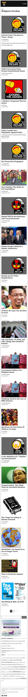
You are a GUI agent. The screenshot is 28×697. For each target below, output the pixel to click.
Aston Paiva (5, 521)
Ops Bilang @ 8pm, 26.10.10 (12, 602)
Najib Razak (9, 674)
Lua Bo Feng (5, 489)
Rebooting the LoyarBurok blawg (18, 641)
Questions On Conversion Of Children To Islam (12, 428)
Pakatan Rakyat (16, 674)
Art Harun (5, 280)
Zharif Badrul (6, 163)
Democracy (4, 664)
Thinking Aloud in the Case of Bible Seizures (13, 400)
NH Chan (5, 105)
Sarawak (22, 676)
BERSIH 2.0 (14, 662)
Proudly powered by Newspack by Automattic (9, 691)
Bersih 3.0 (18, 662)
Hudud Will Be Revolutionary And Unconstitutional (13, 217)
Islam (2, 672)
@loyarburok (13, 657)
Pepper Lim (5, 191)
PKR (24, 674)
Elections (10, 667)
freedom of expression (7, 669)
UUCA (2, 680)
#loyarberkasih (3, 657)
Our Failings (7, 646)
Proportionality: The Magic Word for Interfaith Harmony (13, 486)
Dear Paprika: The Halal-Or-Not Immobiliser (12, 188)
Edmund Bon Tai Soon (14, 664)
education (23, 664)
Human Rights (20, 669)
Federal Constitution (20, 667)
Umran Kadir (5, 250)
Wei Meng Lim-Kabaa (7, 73)
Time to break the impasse (12, 574)
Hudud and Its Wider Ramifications (9, 277)
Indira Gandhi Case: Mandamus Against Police (11, 131)
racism (9, 676)
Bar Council (13, 660)
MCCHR (4, 674)
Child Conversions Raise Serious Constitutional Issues (13, 70)
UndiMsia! (23, 678)
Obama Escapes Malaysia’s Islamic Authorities (12, 247)
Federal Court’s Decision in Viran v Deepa (12, 36)
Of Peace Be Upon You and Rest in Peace (14, 312)
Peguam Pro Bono (10, 648)
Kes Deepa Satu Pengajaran (12, 161)
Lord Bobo (5, 553)
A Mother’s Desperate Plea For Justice (13, 102)
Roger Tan (5, 576)
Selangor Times (5, 678)
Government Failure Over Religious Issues (11, 371)
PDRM (22, 674)
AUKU (9, 660)
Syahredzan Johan (13, 678)
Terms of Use (3, 693)
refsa (11, 676)
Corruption (24, 662)
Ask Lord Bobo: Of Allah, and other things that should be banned (13, 341)
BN (21, 662)
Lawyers (5, 671)
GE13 (14, 669)
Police (2, 676)
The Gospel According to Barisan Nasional (11, 518)
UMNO (17, 678)
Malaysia (17, 671)
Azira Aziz (5, 315)
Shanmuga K (5, 39)
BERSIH (9, 662)
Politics (6, 676)
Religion (19, 676)
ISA (25, 669)
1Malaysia (9, 657)
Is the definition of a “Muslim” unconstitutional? (13, 457)
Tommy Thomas (6, 220)
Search (24, 617)
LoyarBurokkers (6, 460)
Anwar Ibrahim (19, 657)
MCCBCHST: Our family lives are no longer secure (13, 550)
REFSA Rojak (16, 676)
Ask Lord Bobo (6, 345)
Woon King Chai (6, 403)
